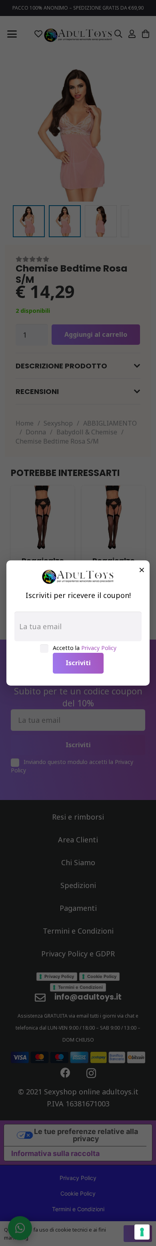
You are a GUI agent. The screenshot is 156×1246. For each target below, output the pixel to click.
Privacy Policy (98, 648)
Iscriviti (78, 662)
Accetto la (84, 648)
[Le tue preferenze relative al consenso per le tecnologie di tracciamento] (142, 1232)
